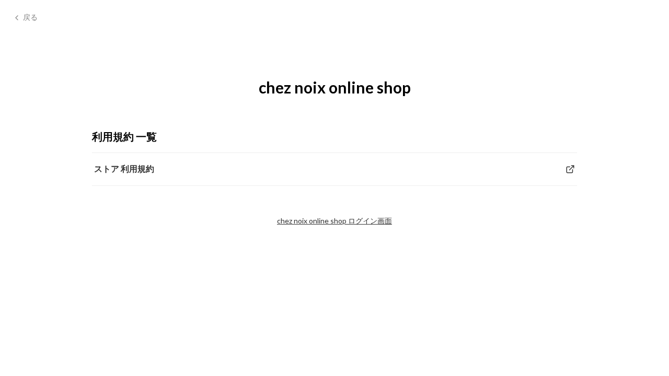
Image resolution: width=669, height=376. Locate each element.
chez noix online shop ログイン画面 (334, 220)
